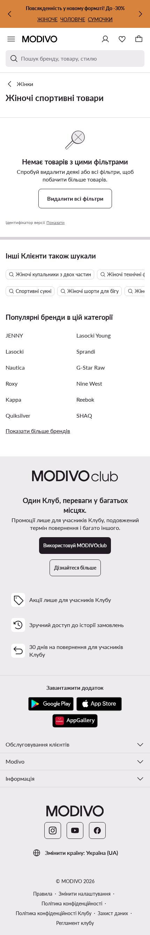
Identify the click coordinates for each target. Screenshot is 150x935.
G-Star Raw (90, 367)
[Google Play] (51, 704)
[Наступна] (140, 14)
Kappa (13, 399)
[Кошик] (138, 39)
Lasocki (15, 351)
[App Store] (99, 704)
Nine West (89, 383)
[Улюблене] (122, 39)
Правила (42, 894)
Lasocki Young (93, 335)
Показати (55, 222)
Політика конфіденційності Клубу (53, 913)
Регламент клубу (75, 923)
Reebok (85, 399)
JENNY (14, 335)
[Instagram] (52, 830)
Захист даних (113, 913)
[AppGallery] (75, 721)
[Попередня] (9, 14)
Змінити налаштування (85, 894)
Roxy (11, 383)
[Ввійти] (105, 39)
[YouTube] (75, 830)
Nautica (15, 367)
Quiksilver (18, 415)
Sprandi (85, 351)
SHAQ (84, 415)
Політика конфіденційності (72, 903)
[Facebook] (97, 830)
